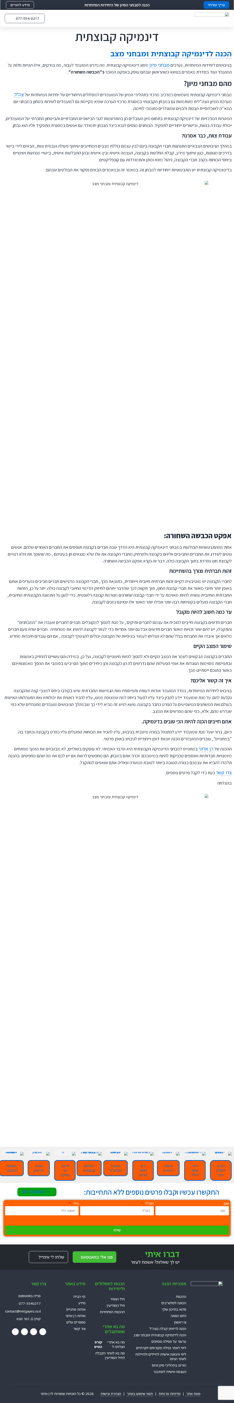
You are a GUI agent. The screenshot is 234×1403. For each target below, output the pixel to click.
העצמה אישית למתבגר (169, 1371)
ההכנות (181, 1296)
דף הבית (79, 1296)
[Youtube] (33, 1331)
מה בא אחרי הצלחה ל (109, 1344)
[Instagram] (24, 1331)
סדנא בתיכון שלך (174, 1309)
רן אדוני (206, 749)
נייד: (75, 1204)
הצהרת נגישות (111, 1393)
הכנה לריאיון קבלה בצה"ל (167, 1328)
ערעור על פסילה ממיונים (168, 1341)
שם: (226, 1204)
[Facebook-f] (42, 1331)
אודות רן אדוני (75, 1315)
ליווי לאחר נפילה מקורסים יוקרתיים (161, 1347)
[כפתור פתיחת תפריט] (55, 18)
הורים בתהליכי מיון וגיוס (169, 1365)
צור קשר (79, 1328)
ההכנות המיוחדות (112, 1312)
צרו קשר (224, 772)
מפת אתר (192, 1393)
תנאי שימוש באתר (140, 1393)
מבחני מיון (159, 65)
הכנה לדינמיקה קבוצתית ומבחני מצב (171, 53)
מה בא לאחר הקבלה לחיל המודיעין (110, 1355)
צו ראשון (180, 1322)
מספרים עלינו (75, 1322)
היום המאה (178, 1315)
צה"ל (19, 94)
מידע (81, 1303)
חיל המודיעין (116, 1305)
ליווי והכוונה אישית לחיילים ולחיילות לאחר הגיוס (160, 1356)
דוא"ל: (149, 1204)
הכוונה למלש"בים (173, 1303)
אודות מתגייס (75, 1309)
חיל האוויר (117, 1299)
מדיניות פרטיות (170, 1393)
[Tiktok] (15, 1331)
